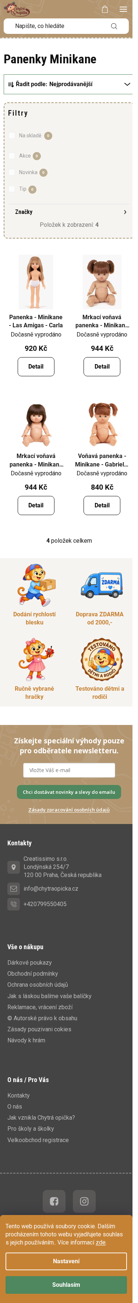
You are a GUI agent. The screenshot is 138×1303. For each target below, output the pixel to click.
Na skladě (34, 135)
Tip (26, 189)
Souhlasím (66, 1284)
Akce (28, 156)
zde (101, 1242)
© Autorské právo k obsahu (42, 1018)
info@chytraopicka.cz (51, 888)
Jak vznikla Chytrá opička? (41, 1117)
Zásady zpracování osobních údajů (69, 809)
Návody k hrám (26, 1040)
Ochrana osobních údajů (37, 984)
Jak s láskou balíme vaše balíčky (49, 996)
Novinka (32, 172)
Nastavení (66, 1261)
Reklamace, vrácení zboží (39, 1007)
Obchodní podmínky (32, 973)
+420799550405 (45, 904)
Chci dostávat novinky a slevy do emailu (69, 792)
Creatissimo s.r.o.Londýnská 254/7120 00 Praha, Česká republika (63, 866)
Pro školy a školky (30, 1128)
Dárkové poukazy (29, 962)
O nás (14, 1106)
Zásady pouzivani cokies (39, 1029)
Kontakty (18, 1095)
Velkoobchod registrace (38, 1140)
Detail (35, 366)
